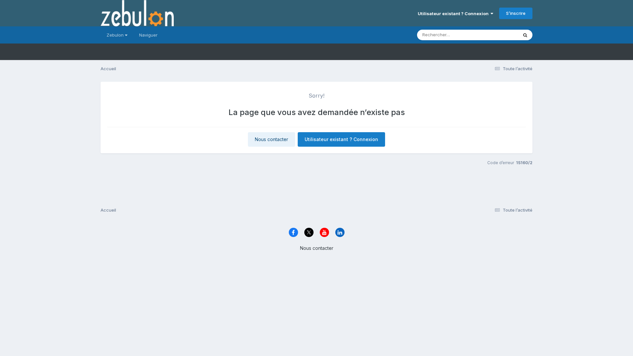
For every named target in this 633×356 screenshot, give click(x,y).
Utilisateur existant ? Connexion (454, 13)
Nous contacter (271, 139)
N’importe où (496, 34)
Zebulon (115, 35)
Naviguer (148, 35)
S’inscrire (516, 13)
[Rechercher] (525, 35)
